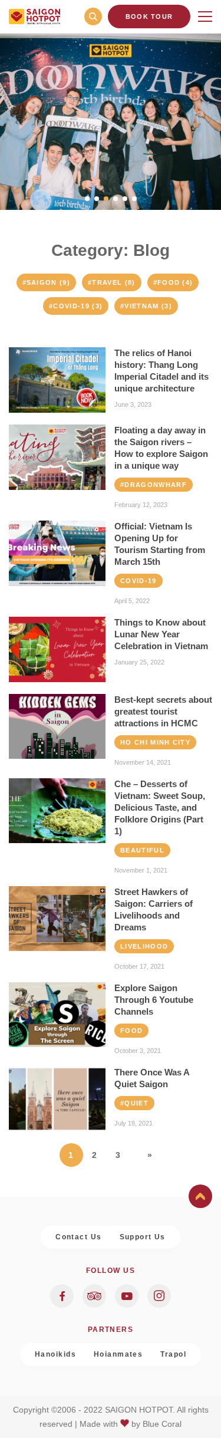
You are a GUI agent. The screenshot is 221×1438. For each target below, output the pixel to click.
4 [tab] (115, 198)
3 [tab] (106, 198)
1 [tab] (87, 198)
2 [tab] (96, 198)
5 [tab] (125, 198)
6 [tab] (134, 198)
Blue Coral (162, 1424)
